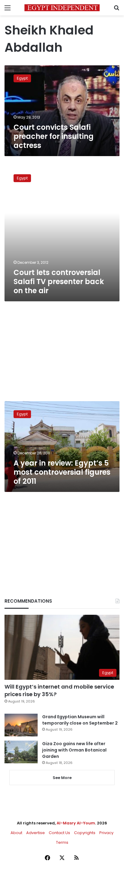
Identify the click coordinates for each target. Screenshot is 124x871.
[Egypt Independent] (62, 7)
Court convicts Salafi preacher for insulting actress (54, 136)
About (16, 833)
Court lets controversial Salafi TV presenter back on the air (59, 281)
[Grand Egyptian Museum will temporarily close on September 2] (21, 725)
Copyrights (84, 833)
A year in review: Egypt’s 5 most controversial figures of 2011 (62, 472)
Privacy (106, 833)
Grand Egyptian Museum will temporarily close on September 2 (80, 720)
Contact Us (59, 833)
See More (62, 778)
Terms (62, 842)
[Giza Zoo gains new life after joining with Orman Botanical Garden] (21, 752)
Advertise (35, 833)
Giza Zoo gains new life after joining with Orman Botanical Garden (74, 750)
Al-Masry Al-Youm (76, 823)
